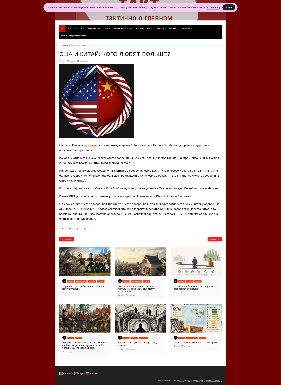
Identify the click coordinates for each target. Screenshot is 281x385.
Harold (63, 61)
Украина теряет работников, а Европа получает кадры (83, 287)
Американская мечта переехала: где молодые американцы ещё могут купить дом (138, 289)
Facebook (62, 229)
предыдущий (68, 239)
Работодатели (94, 28)
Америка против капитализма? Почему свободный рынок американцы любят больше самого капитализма (84, 345)
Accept (229, 7)
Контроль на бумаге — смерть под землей (137, 344)
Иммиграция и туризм (123, 28)
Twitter (70, 229)
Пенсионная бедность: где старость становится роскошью (193, 287)
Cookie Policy (213, 7)
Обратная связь (185, 28)
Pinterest (85, 229)
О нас (69, 28)
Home (63, 45)
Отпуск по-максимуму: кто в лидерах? (195, 342)
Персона (172, 28)
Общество (107, 28)
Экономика (139, 28)
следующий (213, 239)
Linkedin (77, 229)
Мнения (150, 28)
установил (90, 145)
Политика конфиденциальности (74, 36)
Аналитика (161, 28)
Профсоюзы (79, 28)
